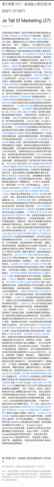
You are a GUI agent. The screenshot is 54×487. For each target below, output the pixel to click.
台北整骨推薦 (21, 127)
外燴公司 (45, 130)
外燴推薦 (13, 35)
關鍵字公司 (37, 233)
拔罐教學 (46, 410)
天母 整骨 (45, 334)
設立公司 (19, 254)
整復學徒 (17, 118)
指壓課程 (36, 282)
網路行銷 (37, 39)
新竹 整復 (29, 105)
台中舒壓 (44, 291)
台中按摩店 (40, 54)
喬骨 (30, 163)
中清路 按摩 (36, 382)
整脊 (4, 413)
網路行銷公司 (36, 410)
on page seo (8, 191)
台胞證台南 (27, 112)
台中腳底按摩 (33, 212)
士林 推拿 (25, 373)
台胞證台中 (26, 188)
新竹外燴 (47, 69)
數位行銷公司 (37, 99)
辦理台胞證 (45, 191)
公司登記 (13, 112)
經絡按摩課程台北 (36, 273)
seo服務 (20, 105)
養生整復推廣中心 (34, 78)
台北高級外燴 (31, 139)
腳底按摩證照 (8, 236)
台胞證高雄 (26, 407)
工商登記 (6, 194)
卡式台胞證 (7, 233)
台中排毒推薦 (29, 54)
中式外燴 (19, 282)
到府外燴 (11, 327)
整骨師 (10, 257)
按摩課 (24, 291)
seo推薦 (41, 413)
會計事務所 (28, 108)
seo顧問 (10, 276)
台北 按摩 (46, 230)
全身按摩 (6, 382)
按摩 (33, 303)
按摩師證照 (14, 96)
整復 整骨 (39, 75)
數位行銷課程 (19, 133)
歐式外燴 (41, 154)
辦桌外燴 (32, 166)
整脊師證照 (24, 376)
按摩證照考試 (33, 291)
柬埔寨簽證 (14, 84)
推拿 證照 (6, 102)
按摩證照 (27, 233)
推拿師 (15, 66)
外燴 (19, 200)
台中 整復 (27, 254)
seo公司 (28, 239)
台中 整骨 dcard (33, 327)
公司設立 (35, 194)
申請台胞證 (12, 163)
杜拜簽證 (34, 264)
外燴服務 (21, 175)
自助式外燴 (23, 166)
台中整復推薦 (43, 139)
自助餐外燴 (20, 327)
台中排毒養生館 (25, 35)
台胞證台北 (46, 39)
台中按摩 (19, 382)
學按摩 (48, 66)
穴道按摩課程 (25, 96)
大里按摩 (31, 309)
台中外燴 (43, 264)
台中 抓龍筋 (24, 264)
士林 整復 (36, 188)
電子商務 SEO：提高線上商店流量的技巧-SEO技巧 (25, 7)
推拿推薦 (45, 188)
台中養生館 (12, 334)
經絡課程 (31, 121)
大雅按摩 (13, 63)
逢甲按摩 (6, 209)
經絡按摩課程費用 (35, 48)
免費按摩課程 (39, 254)
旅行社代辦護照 (32, 191)
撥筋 (4, 42)
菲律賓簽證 (12, 175)
